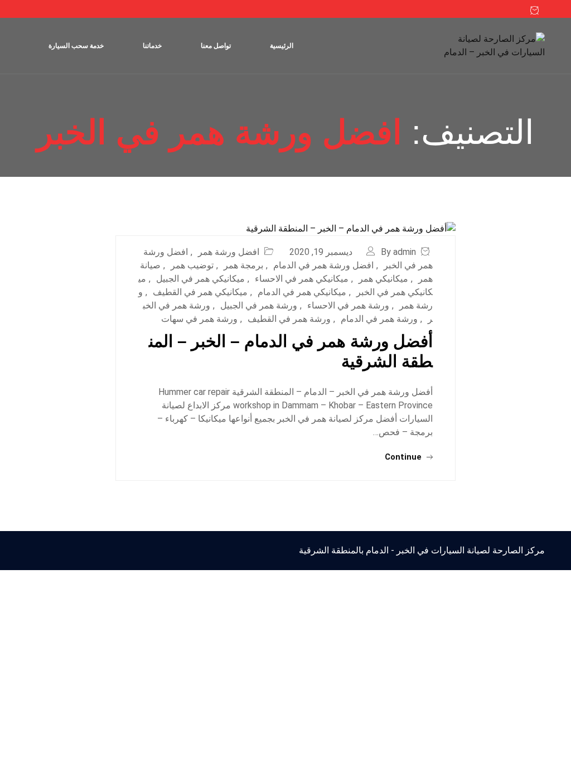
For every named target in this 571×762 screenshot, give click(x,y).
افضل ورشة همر (228, 252)
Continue (404, 457)
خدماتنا (152, 46)
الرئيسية (281, 46)
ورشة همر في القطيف (289, 319)
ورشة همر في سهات (199, 319)
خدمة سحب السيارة (76, 46)
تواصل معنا (216, 46)
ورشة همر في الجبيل (258, 305)
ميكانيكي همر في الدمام (302, 292)
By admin (398, 252)
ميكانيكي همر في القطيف (200, 292)
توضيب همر (192, 265)
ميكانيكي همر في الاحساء (302, 278)
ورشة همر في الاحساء (348, 305)
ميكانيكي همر (383, 278)
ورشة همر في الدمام (379, 319)
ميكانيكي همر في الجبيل (200, 278)
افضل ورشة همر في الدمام (323, 265)
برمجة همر (243, 265)
